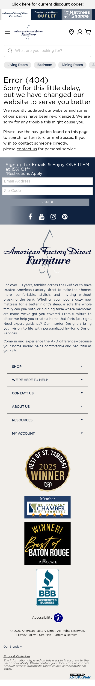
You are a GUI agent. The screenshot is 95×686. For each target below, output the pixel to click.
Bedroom (44, 65)
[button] (7, 32)
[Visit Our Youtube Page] (42, 217)
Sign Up (47, 202)
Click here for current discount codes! (48, 4)
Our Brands (12, 646)
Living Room (17, 65)
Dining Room (72, 65)
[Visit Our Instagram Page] (54, 217)
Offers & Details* (66, 635)
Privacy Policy (26, 635)
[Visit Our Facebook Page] (31, 217)
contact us (27, 149)
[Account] (80, 32)
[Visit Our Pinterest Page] (64, 217)
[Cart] (88, 32)
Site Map (45, 635)
